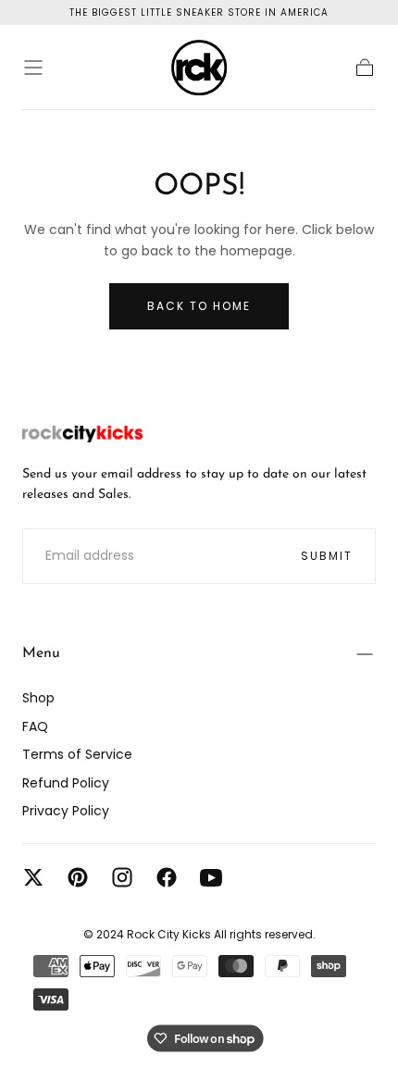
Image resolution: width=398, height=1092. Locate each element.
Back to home (199, 306)
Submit (327, 556)
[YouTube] (211, 877)
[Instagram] (122, 877)
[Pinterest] (77, 877)
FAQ (35, 726)
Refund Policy (65, 783)
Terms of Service (77, 754)
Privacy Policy (65, 810)
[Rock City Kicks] (82, 434)
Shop (38, 698)
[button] (33, 67)
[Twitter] (33, 877)
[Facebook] (166, 877)
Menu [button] (41, 653)
